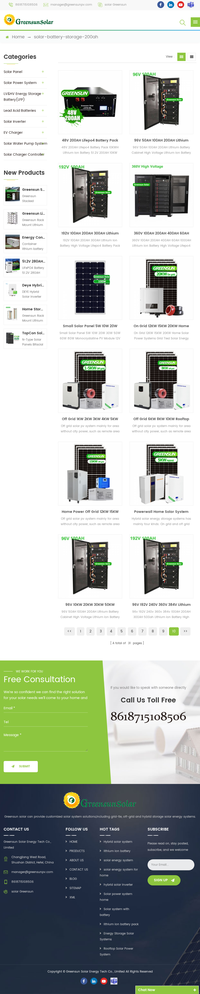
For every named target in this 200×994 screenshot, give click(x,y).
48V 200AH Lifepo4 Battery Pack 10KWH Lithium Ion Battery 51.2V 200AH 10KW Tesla (90, 140)
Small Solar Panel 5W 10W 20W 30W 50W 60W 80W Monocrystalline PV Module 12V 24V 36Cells (90, 326)
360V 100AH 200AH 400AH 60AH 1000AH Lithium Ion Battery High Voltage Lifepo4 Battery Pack (161, 233)
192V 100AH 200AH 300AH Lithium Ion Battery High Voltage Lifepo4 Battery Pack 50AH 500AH (90, 233)
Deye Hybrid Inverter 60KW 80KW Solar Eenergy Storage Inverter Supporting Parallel (33, 285)
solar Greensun (116, 4)
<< (69, 631)
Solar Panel (13, 72)
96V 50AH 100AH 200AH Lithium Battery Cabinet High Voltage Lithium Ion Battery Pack (161, 140)
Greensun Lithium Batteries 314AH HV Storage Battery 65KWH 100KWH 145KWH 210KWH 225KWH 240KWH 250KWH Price (33, 213)
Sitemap (75, 888)
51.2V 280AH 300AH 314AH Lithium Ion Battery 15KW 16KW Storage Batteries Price (33, 261)
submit (24, 766)
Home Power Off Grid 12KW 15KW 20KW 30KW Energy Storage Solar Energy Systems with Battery (90, 512)
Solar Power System (20, 83)
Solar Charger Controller (24, 154)
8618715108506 (26, 4)
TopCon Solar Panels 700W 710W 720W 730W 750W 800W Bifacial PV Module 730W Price (33, 333)
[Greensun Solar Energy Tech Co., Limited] (29, 19)
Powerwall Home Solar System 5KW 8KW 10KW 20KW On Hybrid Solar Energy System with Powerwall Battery (161, 512)
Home (74, 842)
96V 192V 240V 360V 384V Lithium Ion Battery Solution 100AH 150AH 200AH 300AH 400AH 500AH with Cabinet (161, 605)
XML (72, 897)
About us (77, 860)
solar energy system (118, 860)
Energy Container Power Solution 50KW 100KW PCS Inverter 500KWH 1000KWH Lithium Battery (33, 237)
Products (77, 851)
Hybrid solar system (118, 842)
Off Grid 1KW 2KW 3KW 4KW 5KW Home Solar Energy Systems (90, 419)
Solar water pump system (25, 143)
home (18, 37)
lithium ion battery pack (121, 924)
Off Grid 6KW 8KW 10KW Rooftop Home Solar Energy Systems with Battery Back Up (161, 419)
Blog (73, 879)
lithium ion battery (117, 851)
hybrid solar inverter (118, 884)
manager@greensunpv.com (71, 4)
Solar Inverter (15, 121)
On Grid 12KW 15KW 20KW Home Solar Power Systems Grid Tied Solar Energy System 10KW (161, 326)
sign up (161, 880)
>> (185, 631)
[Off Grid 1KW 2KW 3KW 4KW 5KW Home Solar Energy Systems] (90, 380)
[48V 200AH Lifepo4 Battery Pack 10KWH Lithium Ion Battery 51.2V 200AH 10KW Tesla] (90, 102)
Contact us (79, 869)
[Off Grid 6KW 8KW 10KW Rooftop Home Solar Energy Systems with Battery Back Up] (161, 380)
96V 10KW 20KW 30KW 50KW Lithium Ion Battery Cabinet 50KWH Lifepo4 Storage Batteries (90, 605)
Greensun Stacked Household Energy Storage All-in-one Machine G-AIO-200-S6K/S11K (33, 190)
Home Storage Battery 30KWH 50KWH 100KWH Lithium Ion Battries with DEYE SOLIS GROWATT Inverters (33, 309)
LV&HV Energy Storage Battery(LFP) (22, 96)
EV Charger (13, 132)
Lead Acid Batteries (20, 110)
